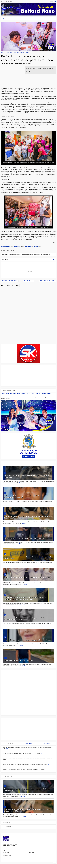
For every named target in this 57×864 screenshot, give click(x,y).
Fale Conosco (6, 852)
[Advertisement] (12, 75)
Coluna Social (31, 852)
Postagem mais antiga (47, 280)
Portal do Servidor (7, 855)
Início (2, 52)
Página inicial (28, 280)
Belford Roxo (9, 52)
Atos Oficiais (31, 850)
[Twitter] (2, 1)
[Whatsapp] (8, 1)
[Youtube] (6, 1)
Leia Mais (21, 482)
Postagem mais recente (9, 280)
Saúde (27, 52)
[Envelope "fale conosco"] (11, 1)
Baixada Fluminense (19, 52)
